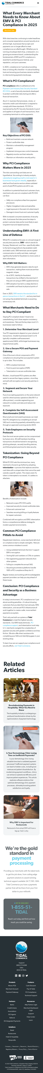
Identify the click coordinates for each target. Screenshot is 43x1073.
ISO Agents (12, 1014)
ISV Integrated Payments (12, 1021)
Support (31, 1014)
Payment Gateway (12, 992)
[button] (38, 3)
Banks (12, 1005)
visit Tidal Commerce (22, 646)
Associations (12, 1011)
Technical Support (31, 995)
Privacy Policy (22, 1049)
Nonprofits (12, 1040)
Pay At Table (31, 989)
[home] (13, 3)
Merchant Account (12, 989)
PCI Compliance (30, 992)
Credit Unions (12, 1008)
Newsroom (15, 1046)
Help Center (31, 1017)
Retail (12, 1030)
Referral (12, 1018)
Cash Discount (31, 986)
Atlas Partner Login (31, 1005)
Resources (23, 1046)
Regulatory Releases (11, 1049)
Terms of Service (32, 1049)
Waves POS (12, 986)
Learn (31, 1020)
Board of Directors (33, 1046)
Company (8, 1046)
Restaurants (12, 1034)
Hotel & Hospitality (12, 1037)
